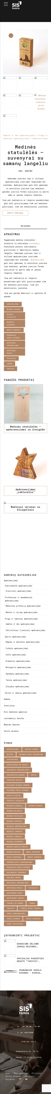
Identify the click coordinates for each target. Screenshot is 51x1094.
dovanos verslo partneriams (31, 754)
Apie (7, 1073)
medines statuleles (11, 315)
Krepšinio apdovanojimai (18, 661)
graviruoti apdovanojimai (18, 770)
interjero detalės (14, 780)
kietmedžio (34, 243)
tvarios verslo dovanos (31, 908)
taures (9, 363)
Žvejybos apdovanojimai (17, 686)
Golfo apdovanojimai (16, 654)
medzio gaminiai (14, 330)
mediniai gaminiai (14, 831)
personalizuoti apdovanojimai (19, 862)
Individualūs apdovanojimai (18, 585)
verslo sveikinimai (15, 924)
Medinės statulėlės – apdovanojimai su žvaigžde (25, 428)
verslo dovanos (13, 919)
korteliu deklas (13, 795)
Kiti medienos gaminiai (15, 712)
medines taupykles (14, 821)
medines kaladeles (14, 811)
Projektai (37, 1073)
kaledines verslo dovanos (18, 790)
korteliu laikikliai (15, 801)
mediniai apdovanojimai (17, 826)
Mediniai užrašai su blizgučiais (25, 508)
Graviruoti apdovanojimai (18, 591)
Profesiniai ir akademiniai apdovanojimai (18, 599)
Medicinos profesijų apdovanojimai (23, 606)
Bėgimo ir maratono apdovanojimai (23, 642)
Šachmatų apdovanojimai (17, 674)
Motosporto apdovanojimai (18, 667)
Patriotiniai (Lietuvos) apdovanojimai (25, 630)
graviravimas (12, 759)
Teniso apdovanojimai (16, 680)
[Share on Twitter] (24, 373)
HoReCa (7, 699)
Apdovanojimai (40, 138)
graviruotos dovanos (15, 775)
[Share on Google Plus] (30, 373)
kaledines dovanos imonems (18, 785)
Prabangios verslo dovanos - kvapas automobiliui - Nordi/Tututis (30, 971)
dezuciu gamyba (31, 749)
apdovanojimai (13, 304)
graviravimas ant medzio (17, 765)
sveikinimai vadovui (15, 898)
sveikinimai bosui (14, 893)
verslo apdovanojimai (16, 914)
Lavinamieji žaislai (14, 718)
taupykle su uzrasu (15, 903)
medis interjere (33, 852)
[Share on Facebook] (20, 373)
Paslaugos (29, 1076)
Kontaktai (10, 1079)
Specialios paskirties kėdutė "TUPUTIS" (30, 959)
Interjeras (9, 705)
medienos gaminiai (14, 806)
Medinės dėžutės (12, 724)
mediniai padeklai (14, 836)
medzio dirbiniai (14, 857)
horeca (33, 775)
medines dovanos (13, 309)
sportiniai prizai (11, 352)
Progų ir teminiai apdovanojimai (21, 618)
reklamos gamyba (14, 877)
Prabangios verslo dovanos (13, 336)
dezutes (10, 754)
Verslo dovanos (11, 731)
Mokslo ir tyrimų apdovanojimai (22, 612)
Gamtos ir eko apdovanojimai (19, 135)
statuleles (11, 358)
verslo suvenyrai (33, 919)
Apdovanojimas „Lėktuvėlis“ (26, 491)
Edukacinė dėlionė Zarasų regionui (28, 945)
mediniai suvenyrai (11, 323)
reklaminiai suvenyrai (16, 872)
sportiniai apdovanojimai (13, 344)
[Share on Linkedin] (27, 373)
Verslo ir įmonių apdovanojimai (21, 693)
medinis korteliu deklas (17, 847)
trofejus (10, 369)
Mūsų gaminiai (21, 1073)
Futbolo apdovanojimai (17, 648)
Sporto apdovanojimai (15, 636)
